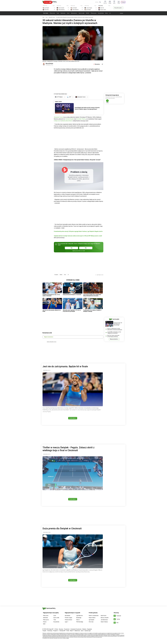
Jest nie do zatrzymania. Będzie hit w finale (52, 310)
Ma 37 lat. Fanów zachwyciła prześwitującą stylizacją (113, 336)
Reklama (84, 629)
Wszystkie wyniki (117, 7)
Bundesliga (78, 617)
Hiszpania (56, 274)
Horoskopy (49, 630)
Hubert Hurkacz (104, 621)
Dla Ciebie (45, 13)
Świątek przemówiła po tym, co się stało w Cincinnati (51, 295)
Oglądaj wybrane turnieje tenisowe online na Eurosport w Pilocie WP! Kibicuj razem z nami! (78, 235)
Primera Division (68, 619)
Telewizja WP (62, 630)
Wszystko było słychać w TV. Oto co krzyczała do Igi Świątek (72, 310)
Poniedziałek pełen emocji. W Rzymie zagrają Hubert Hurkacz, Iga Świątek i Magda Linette (78, 231)
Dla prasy (61, 629)
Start (43, 17)
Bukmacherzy (74, 13)
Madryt (61, 274)
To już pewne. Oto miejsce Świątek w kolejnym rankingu (92, 310)
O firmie (56, 629)
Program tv (55, 630)
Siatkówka (63, 13)
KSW (44, 624)
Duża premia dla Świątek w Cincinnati (72, 294)
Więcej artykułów (114, 339)
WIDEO (87, 13)
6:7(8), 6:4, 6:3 (57, 120)
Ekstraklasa (67, 615)
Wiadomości (77, 630)
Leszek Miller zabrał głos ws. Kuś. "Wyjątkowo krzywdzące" (114, 332)
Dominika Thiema (81, 119)
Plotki (67, 630)
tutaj (68, 638)
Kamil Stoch (103, 615)
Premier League (68, 617)
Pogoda (44, 630)
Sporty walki (81, 13)
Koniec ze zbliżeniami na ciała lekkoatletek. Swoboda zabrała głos (114, 329)
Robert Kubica (92, 617)
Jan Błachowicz (104, 619)
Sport (82, 630)
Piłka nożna (52, 13)
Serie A (78, 619)
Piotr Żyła (91, 621)
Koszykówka (101, 13)
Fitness (44, 621)
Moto (106, 13)
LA (110, 13)
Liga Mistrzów (79, 615)
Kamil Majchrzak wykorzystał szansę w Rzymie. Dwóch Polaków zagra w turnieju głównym (87, 108)
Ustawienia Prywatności (75, 629)
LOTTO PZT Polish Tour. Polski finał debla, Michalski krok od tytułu (92, 295)
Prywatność (67, 629)
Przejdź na (47, 2)
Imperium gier (87, 630)
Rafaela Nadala (70, 119)
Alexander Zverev (52, 17)
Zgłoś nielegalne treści (51, 341)
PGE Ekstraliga (79, 621)
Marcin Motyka (49, 63)
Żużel (68, 13)
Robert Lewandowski (93, 615)
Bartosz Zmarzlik (104, 617)
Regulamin (89, 629)
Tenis (57, 13)
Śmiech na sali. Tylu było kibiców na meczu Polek (118, 324)
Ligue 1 (66, 621)
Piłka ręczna (93, 13)
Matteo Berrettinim (67, 120)
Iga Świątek (91, 619)
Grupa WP (51, 629)
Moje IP (72, 630)
